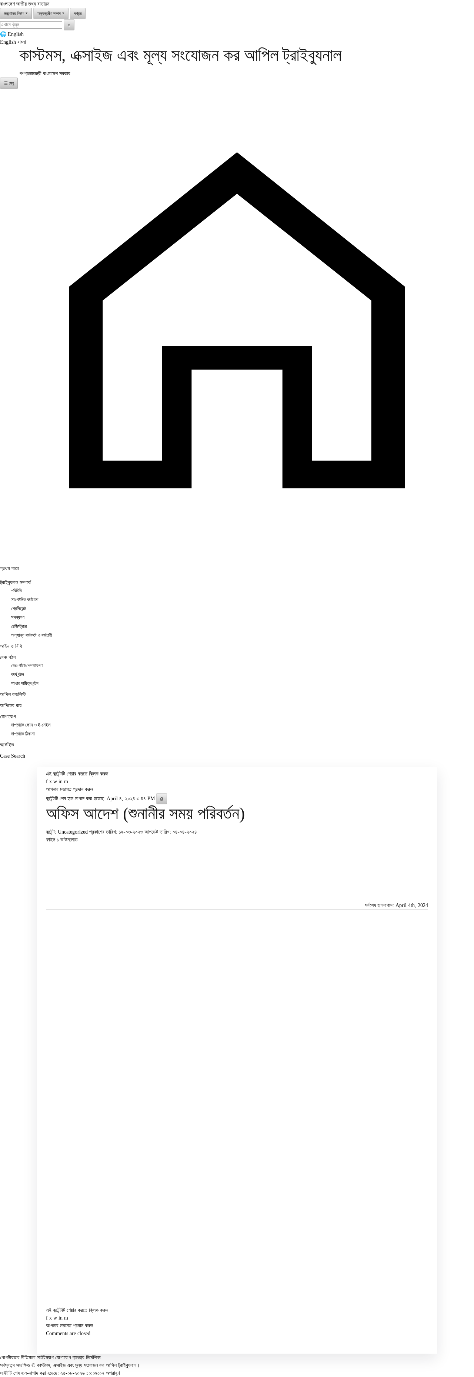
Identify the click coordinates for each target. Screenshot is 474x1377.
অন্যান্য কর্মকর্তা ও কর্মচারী (31, 635)
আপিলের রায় (10, 705)
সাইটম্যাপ (45, 1357)
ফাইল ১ (53, 840)
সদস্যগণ (17, 617)
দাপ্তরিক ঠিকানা (23, 734)
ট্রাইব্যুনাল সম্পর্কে (15, 582)
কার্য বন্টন (17, 674)
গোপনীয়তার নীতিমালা (18, 1357)
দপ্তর (77, 13)
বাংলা (21, 42)
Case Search (12, 756)
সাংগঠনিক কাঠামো (25, 599)
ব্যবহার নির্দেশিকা (87, 1357)
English (16, 34)
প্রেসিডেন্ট (18, 608)
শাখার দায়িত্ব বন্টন (25, 683)
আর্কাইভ (7, 745)
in (61, 781)
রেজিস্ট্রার (19, 626)
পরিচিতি (16, 590)
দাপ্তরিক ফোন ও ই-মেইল (31, 725)
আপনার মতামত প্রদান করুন (69, 789)
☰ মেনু (9, 83)
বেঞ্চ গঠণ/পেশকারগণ (27, 665)
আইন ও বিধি (11, 646)
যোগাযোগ (8, 716)
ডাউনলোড (69, 840)
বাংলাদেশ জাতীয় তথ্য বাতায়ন (24, 4)
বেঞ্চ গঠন (8, 657)
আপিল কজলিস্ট (13, 694)
